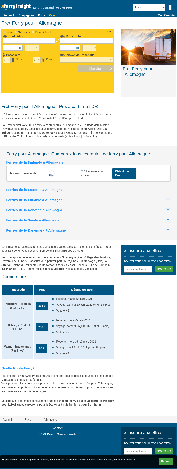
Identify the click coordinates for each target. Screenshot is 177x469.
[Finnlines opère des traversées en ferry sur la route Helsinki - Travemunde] (51, 173)
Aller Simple (24, 32)
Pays (52, 15)
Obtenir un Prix (122, 173)
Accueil (9, 15)
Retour (9, 32)
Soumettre (164, 268)
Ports (41, 15)
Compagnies (26, 15)
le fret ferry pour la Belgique (80, 400)
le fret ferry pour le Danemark (43, 404)
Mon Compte (166, 15)
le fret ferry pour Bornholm (83, 404)
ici (134, 459)
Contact (57, 428)
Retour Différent (43, 32)
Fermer (165, 461)
